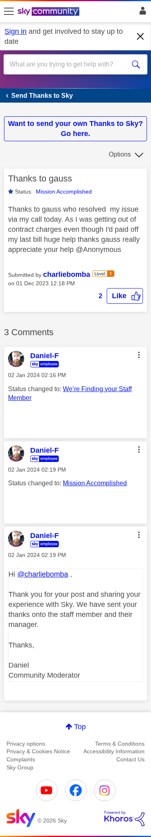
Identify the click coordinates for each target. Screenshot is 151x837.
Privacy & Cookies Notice (38, 751)
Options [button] (120, 154)
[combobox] (68, 64)
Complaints (20, 759)
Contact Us (130, 759)
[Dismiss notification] (140, 36)
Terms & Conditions (120, 743)
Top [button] (80, 727)
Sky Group (19, 767)
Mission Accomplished (64, 191)
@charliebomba (42, 574)
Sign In (141, 13)
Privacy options (25, 743)
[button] (125, 296)
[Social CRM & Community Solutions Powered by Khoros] (124, 818)
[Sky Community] (49, 12)
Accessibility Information (114, 751)
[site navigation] (9, 12)
